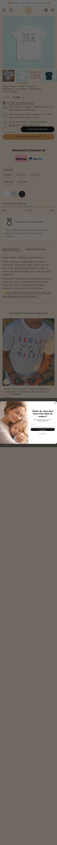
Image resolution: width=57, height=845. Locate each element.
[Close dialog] (55, 403)
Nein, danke (42, 433)
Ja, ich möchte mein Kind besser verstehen (43, 429)
